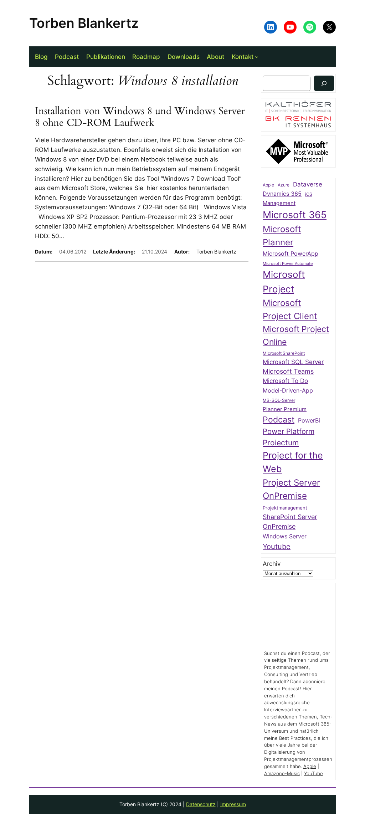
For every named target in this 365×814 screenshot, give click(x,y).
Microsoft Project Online (296, 335)
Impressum (233, 804)
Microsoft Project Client (290, 309)
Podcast (278, 419)
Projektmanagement (285, 508)
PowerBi (309, 420)
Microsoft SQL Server (293, 361)
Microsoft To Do (285, 380)
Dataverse (307, 184)
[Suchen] (324, 83)
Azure (283, 185)
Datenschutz (201, 804)
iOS (308, 194)
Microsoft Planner (282, 235)
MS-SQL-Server (279, 400)
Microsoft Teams (288, 371)
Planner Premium (285, 409)
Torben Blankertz (84, 23)
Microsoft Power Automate (288, 263)
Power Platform (288, 431)
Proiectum (281, 442)
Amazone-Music (282, 773)
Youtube (277, 546)
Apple (268, 185)
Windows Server (285, 536)
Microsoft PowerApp (290, 253)
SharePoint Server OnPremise (290, 522)
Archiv (272, 563)
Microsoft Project (284, 282)
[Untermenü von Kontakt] (256, 56)
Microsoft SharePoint (284, 353)
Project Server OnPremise (291, 489)
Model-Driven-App (288, 390)
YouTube (313, 773)
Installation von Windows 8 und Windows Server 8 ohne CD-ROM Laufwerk (140, 117)
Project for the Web (293, 462)
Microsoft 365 (295, 214)
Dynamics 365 (282, 193)
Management (279, 203)
